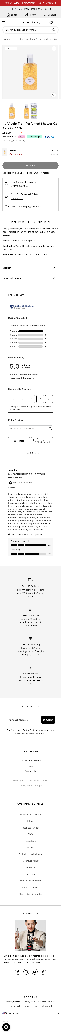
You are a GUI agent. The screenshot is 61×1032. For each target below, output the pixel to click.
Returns (30, 821)
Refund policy (16, 1006)
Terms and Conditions (30, 880)
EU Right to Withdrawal (30, 854)
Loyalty (32, 14)
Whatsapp (45, 173)
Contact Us (30, 771)
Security (31, 847)
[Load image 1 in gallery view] (11, 110)
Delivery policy (47, 1006)
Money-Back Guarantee (30, 894)
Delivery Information (30, 814)
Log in (14, 14)
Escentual (17, 1002)
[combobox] (30, 30)
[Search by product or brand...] (53, 30)
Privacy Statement (30, 887)
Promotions (30, 841)
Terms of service (31, 1006)
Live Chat (19, 173)
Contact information (46, 1002)
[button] (3, 22)
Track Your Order (30, 827)
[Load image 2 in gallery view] (30, 110)
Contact (52, 14)
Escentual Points (30, 861)
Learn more (17, 198)
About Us (30, 867)
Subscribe (48, 719)
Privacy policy (30, 1002)
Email (36, 173)
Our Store (30, 874)
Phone (29, 173)
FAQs (30, 834)
